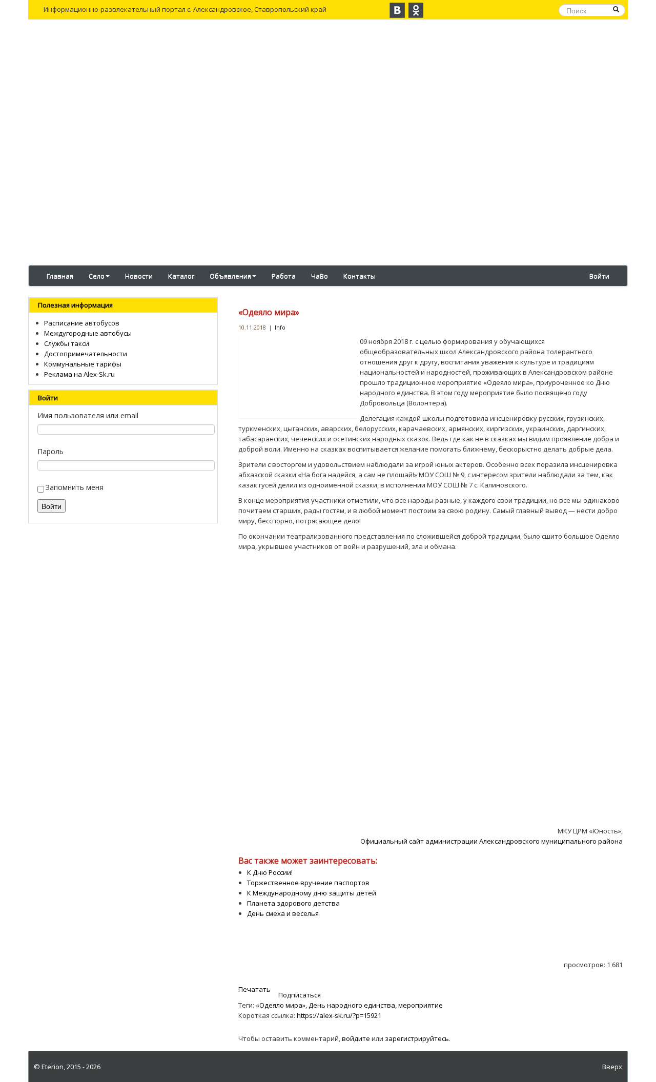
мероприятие (420, 1005)
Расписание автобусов (81, 323)
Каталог (181, 275)
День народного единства (352, 1005)
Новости (139, 275)
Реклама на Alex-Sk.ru (79, 374)
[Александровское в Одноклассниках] (415, 10)
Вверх (612, 1066)
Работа (284, 275)
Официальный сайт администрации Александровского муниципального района (491, 841)
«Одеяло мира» (268, 312)
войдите (356, 1038)
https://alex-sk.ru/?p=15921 (339, 1015)
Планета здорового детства (293, 903)
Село (97, 275)
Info (280, 327)
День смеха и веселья (283, 913)
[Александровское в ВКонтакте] (397, 10)
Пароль (50, 451)
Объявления (230, 275)
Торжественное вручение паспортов (308, 882)
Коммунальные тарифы (82, 364)
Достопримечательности (85, 353)
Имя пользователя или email (87, 415)
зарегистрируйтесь (417, 1038)
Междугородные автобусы (88, 333)
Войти (599, 275)
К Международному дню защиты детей (311, 892)
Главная (60, 275)
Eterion (53, 1066)
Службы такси (66, 343)
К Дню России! (270, 872)
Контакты (359, 275)
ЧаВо (319, 275)
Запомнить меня (75, 487)
